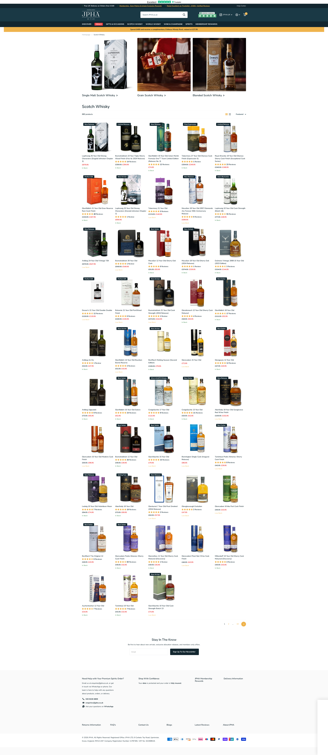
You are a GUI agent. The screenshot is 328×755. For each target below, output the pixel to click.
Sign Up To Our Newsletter (184, 652)
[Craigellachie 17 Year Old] (164, 391)
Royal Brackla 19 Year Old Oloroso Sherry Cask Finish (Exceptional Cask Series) (230, 159)
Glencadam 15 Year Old (191, 360)
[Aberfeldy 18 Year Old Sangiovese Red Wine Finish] (230, 391)
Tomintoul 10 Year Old (124, 606)
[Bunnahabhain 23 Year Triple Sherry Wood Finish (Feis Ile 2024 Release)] (130, 137)
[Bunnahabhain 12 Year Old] (130, 438)
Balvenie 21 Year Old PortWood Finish (128, 311)
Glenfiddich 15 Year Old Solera (127, 410)
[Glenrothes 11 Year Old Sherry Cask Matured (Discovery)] (164, 537)
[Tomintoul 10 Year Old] (130, 587)
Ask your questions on (99, 706)
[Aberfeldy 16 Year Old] (130, 487)
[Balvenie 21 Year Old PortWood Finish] (130, 291)
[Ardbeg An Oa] (97, 341)
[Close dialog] (322, 702)
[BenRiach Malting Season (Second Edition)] (164, 341)
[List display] (230, 114)
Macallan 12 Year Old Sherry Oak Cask (162, 262)
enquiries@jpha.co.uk (94, 703)
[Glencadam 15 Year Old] (197, 341)
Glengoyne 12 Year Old (224, 360)
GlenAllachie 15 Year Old (158, 457)
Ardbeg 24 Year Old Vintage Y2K (95, 260)
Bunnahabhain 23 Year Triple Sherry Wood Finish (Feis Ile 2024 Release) (130, 157)
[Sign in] (237, 15)
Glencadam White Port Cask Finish (229, 506)
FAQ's (113, 724)
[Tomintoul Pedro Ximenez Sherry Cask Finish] (230, 438)
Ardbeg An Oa (88, 360)
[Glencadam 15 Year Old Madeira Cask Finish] (97, 438)
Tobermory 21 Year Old (157, 208)
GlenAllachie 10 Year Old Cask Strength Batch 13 (160, 607)
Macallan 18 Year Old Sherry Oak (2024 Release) (195, 262)
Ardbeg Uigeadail (89, 410)
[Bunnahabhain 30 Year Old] (130, 242)
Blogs (169, 724)
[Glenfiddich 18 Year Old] (230, 291)
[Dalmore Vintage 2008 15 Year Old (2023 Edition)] (230, 242)
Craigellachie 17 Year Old (158, 410)
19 (238, 624)
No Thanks (299, 750)
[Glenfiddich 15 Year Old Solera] (130, 391)
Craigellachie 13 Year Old (192, 410)
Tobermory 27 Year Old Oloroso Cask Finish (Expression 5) (197, 157)
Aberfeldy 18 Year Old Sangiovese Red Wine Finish (229, 411)
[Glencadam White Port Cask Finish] (230, 487)
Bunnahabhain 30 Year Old (126, 260)
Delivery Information (233, 678)
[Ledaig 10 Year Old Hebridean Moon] (97, 487)
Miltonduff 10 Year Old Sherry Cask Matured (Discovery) (229, 557)
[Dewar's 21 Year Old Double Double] (97, 291)
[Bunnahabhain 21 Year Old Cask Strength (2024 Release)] (164, 291)
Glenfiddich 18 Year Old (224, 310)
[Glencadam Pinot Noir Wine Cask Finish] (197, 537)
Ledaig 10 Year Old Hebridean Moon (97, 506)
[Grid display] (226, 114)
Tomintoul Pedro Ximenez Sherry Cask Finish (228, 458)
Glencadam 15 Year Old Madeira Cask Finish (97, 458)
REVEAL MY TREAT (299, 743)
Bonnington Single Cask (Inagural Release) (195, 458)
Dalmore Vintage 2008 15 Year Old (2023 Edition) (229, 262)
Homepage (86, 35)
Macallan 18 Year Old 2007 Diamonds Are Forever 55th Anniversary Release (197, 211)
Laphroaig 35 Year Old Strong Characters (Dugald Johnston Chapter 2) (97, 159)
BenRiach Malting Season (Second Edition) (162, 361)
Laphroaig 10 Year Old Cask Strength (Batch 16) (230, 209)
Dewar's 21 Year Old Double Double (97, 310)
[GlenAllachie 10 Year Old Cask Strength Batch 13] (164, 587)
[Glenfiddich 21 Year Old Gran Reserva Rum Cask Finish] (97, 189)
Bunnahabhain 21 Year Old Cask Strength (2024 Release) (161, 311)
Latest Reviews (202, 724)
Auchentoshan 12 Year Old (93, 606)
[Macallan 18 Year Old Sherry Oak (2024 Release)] (197, 242)
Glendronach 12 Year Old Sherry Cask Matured (197, 311)
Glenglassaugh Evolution (192, 506)
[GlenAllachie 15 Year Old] (164, 438)
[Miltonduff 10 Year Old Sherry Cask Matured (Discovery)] (230, 537)
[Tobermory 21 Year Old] (164, 189)
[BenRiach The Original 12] (97, 537)
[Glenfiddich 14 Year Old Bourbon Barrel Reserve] (130, 341)
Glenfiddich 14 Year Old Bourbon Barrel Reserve (128, 361)
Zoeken (184, 15)
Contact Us (143, 724)
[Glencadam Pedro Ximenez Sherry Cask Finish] (130, 537)
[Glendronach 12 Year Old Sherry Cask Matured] (197, 291)
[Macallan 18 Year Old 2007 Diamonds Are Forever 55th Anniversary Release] (197, 189)
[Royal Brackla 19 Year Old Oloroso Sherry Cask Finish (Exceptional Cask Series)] (230, 137)
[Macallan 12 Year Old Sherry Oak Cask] (164, 242)
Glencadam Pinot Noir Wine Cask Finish (195, 557)
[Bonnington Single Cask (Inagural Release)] (197, 438)
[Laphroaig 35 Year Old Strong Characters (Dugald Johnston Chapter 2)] (97, 137)
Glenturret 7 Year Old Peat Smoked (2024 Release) (162, 507)
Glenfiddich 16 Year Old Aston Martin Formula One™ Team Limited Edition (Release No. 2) (163, 159)
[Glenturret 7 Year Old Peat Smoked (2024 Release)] (164, 487)
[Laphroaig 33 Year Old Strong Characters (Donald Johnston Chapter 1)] (130, 189)
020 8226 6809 (92, 699)
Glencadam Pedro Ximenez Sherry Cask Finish (129, 557)
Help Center (241, 6)
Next (243, 624)
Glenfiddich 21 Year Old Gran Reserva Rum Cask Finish (97, 209)
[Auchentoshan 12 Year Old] (97, 587)
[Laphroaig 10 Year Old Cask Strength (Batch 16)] (230, 189)
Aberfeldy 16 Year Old (124, 506)
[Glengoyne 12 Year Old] (230, 341)
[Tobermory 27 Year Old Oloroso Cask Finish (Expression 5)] (197, 137)
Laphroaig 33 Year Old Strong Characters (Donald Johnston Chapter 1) (130, 211)
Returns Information (91, 724)
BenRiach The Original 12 (92, 556)
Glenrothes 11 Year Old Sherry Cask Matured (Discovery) (163, 557)
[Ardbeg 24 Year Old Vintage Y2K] (97, 242)
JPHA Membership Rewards (203, 679)
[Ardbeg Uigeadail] (97, 391)
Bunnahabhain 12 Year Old (126, 457)
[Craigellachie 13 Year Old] (197, 391)
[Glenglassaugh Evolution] (197, 487)
